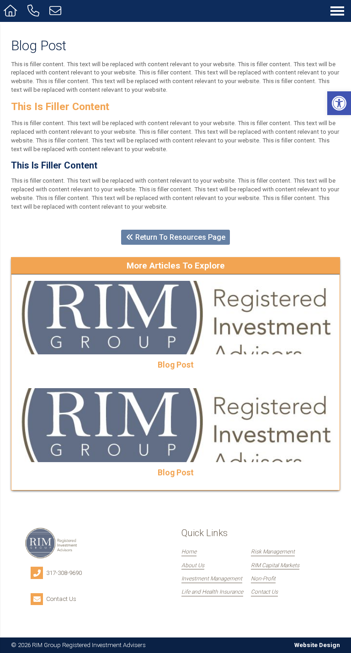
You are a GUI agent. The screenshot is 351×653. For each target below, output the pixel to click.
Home (189, 552)
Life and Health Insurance (212, 592)
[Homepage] (12, 11)
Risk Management (273, 552)
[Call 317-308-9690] (35, 11)
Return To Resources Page (179, 237)
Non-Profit (263, 579)
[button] (339, 103)
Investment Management (211, 579)
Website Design (317, 645)
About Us (192, 566)
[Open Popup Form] (57, 11)
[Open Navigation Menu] (337, 11)
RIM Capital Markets (275, 566)
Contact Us (264, 592)
